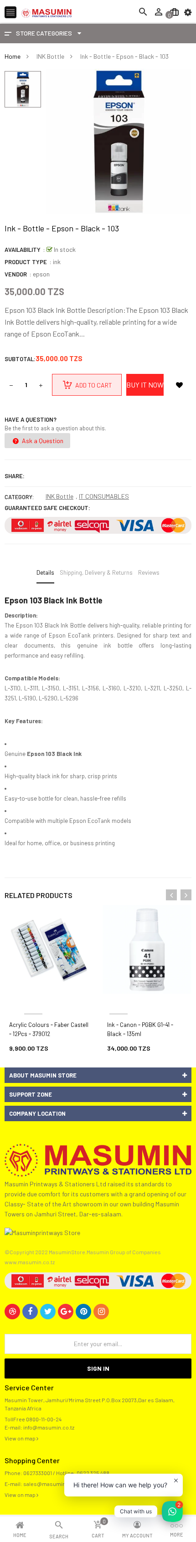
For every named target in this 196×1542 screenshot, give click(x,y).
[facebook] (30, 1311)
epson (41, 274)
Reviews (149, 572)
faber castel (33, 1003)
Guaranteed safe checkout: (47, 507)
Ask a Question (42, 440)
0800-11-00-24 (44, 1419)
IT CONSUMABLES (104, 496)
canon (118, 1003)
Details (45, 572)
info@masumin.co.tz (48, 1427)
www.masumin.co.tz (30, 1262)
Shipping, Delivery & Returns (96, 572)
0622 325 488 (93, 1473)
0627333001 (37, 1473)
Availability (23, 249)
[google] (65, 1311)
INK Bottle (59, 496)
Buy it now (145, 384)
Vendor (16, 274)
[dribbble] (12, 1311)
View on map (20, 1438)
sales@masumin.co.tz (51, 1484)
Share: (15, 476)
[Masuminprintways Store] (98, 1159)
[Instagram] (101, 1311)
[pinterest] (83, 1311)
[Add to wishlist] (179, 385)
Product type (26, 262)
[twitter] (48, 1311)
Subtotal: (20, 359)
